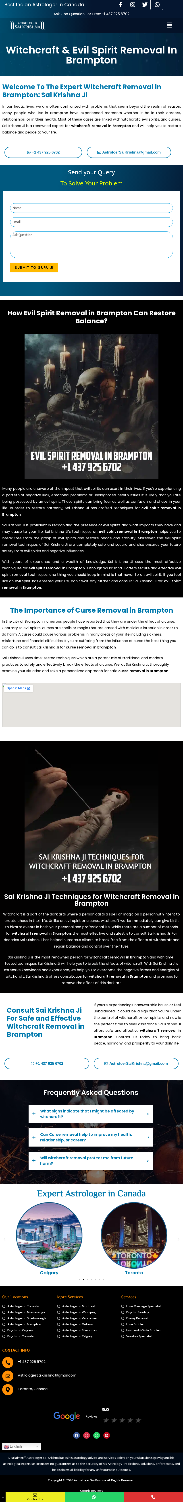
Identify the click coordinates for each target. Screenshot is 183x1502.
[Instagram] (86, 1435)
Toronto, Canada (33, 1388)
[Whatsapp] (96, 1435)
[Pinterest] (106, 1435)
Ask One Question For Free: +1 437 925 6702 (91, 13)
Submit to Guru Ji (34, 267)
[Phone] (153, 1497)
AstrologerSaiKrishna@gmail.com (47, 1375)
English (15, 1446)
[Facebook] (76, 1435)
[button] (169, 26)
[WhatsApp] (94, 1497)
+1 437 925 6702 (32, 1361)
